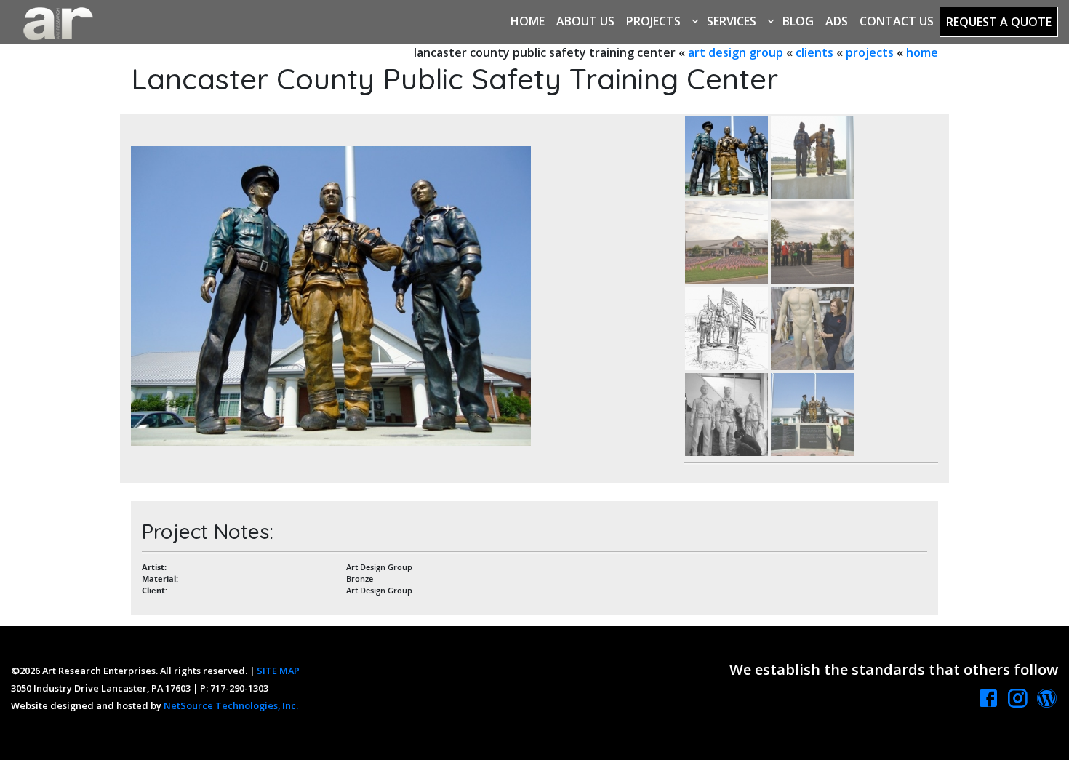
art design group (735, 52)
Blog (798, 21)
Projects (653, 21)
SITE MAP (278, 670)
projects (870, 52)
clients (814, 52)
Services (731, 21)
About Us (585, 21)
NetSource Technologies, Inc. (231, 705)
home (922, 52)
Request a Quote (999, 22)
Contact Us (897, 21)
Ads (836, 21)
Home (528, 21)
